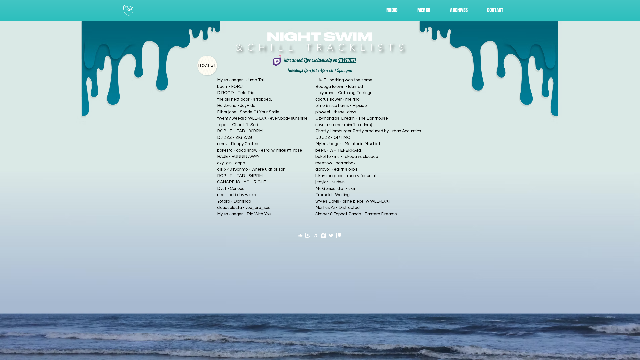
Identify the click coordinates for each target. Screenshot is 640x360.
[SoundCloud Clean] (300, 235)
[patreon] (339, 235)
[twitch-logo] (307, 235)
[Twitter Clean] (331, 235)
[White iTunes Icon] (315, 235)
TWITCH (347, 60)
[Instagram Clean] (323, 235)
